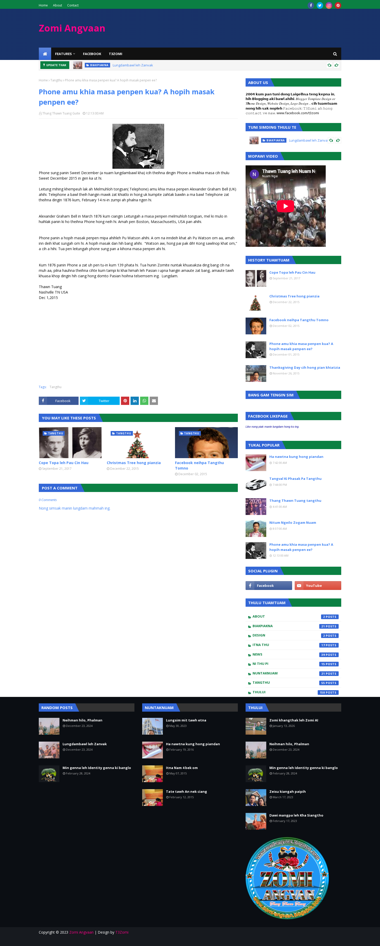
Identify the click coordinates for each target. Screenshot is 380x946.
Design (289, 635)
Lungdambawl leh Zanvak (133, 65)
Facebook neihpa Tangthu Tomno (199, 465)
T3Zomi (121, 932)
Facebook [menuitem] (92, 53)
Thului (289, 692)
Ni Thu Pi (289, 663)
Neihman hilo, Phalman (82, 720)
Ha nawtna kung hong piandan (296, 456)
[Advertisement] (82, 342)
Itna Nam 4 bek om (182, 767)
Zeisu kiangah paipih (287, 791)
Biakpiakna (289, 626)
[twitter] (320, 5)
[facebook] (311, 5)
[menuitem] (45, 54)
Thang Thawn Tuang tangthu (295, 500)
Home (43, 5)
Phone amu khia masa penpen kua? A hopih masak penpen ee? (301, 346)
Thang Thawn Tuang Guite (61, 113)
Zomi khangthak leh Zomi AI (293, 720)
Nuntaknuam (289, 673)
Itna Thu (289, 644)
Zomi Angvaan (72, 28)
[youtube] (318, 585)
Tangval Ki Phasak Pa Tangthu (295, 478)
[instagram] (329, 5)
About (57, 5)
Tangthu (56, 80)
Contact (73, 5)
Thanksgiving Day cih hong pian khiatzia (304, 367)
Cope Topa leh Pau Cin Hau (63, 462)
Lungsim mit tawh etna (186, 720)
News (289, 654)
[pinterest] (338, 5)
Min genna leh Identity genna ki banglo (97, 767)
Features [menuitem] (63, 53)
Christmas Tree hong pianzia (134, 462)
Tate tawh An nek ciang (186, 791)
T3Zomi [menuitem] (115, 53)
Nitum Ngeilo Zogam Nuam (292, 522)
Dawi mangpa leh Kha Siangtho (296, 815)
